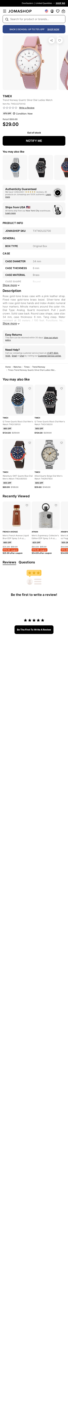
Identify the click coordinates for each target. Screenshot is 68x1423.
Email (14, 356)
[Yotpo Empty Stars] (10, 107)
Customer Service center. (49, 356)
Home (8, 367)
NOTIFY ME (34, 140)
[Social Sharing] (52, 40)
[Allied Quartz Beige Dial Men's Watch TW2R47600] (61, 442)
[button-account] (52, 11)
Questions (27, 562)
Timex (27, 367)
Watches (17, 367)
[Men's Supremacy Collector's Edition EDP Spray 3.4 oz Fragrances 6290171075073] (55, 505)
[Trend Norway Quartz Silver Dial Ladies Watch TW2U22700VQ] (59, 40)
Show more (10, 323)
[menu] (5, 11)
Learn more (10, 213)
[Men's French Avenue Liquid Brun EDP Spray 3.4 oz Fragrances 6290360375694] (26, 505)
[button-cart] (63, 11)
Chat (22, 356)
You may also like (13, 151)
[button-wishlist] (58, 11)
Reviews (9, 562)
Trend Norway (38, 367)
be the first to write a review (34, 629)
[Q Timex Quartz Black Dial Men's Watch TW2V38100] (29, 388)
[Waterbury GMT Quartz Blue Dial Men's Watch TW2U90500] (29, 442)
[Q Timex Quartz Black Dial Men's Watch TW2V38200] (61, 388)
